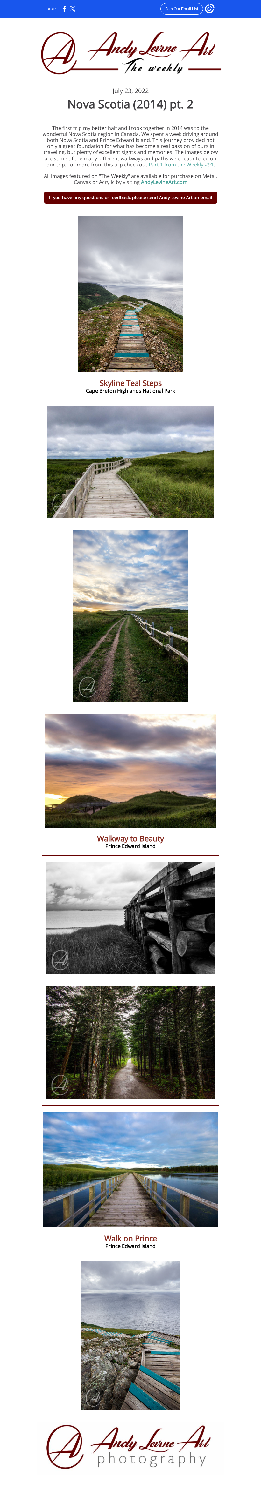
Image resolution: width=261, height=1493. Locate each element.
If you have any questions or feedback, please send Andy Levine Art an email (130, 197)
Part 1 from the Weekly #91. (182, 164)
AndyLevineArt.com (164, 181)
